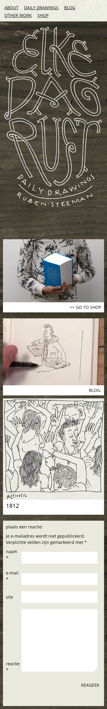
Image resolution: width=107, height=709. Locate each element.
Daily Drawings (41, 7)
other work (18, 15)
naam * (11, 555)
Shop (42, 15)
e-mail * (12, 576)
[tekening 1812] (53, 449)
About (11, 7)
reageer (90, 685)
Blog (69, 7)
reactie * (13, 667)
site (9, 597)
